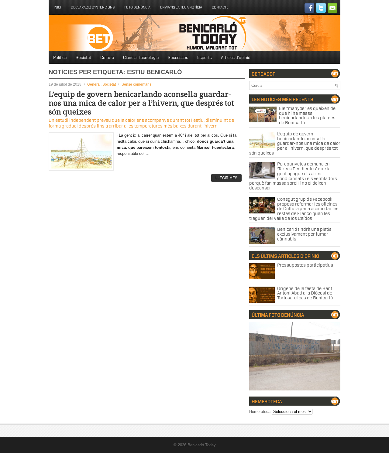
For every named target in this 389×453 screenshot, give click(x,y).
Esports (204, 58)
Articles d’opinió (235, 58)
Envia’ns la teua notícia (181, 7)
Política (60, 58)
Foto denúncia (137, 7)
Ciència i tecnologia (141, 58)
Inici (57, 7)
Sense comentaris (136, 84)
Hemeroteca (259, 411)
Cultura (107, 58)
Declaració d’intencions (93, 7)
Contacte (220, 7)
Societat (83, 58)
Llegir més (226, 178)
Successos (178, 58)
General (94, 84)
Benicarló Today (202, 445)
